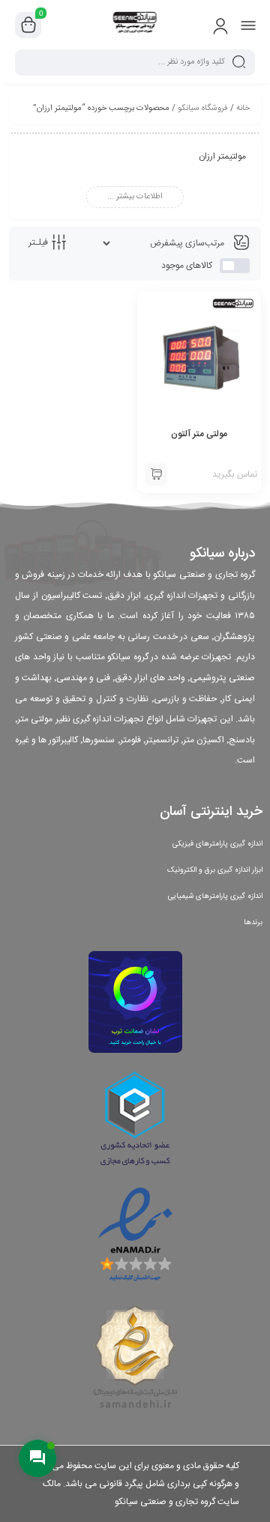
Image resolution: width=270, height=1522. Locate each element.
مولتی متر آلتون (199, 434)
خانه (243, 108)
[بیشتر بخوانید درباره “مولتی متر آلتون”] (156, 474)
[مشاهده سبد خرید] (29, 25)
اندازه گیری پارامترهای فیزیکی (217, 844)
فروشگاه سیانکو (203, 108)
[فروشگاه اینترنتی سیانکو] (135, 24)
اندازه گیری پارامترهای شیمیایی (215, 896)
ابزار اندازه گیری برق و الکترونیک (214, 870)
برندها (253, 923)
